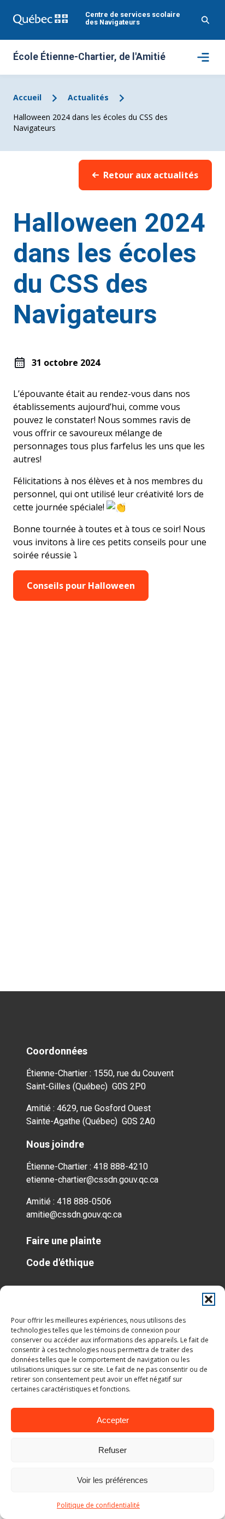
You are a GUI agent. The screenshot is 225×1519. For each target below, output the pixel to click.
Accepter (113, 1420)
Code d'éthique (60, 1262)
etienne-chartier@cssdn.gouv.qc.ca (92, 1179)
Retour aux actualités (150, 175)
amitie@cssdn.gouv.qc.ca (74, 1214)
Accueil (27, 97)
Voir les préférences (112, 1480)
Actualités (88, 97)
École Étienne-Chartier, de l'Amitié (89, 57)
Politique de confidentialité (98, 1505)
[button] (208, 1299)
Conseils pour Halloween (81, 586)
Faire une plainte (63, 1240)
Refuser (112, 1450)
